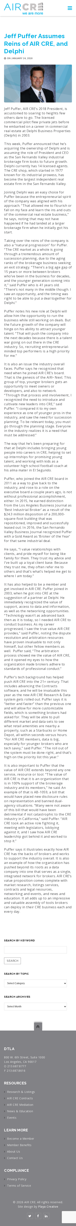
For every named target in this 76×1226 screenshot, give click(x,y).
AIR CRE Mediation (20, 1105)
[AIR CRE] (23, 8)
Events (11, 1117)
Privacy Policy (16, 1179)
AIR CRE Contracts (20, 1098)
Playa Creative (48, 1206)
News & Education (20, 1111)
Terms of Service (19, 1185)
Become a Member (20, 1138)
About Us (13, 1151)
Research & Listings (21, 1092)
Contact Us (15, 1158)
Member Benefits (19, 1145)
